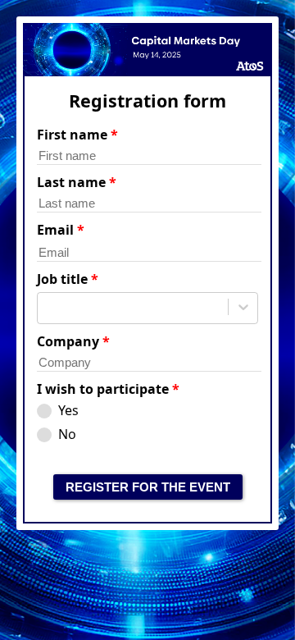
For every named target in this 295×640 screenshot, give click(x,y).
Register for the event (148, 487)
